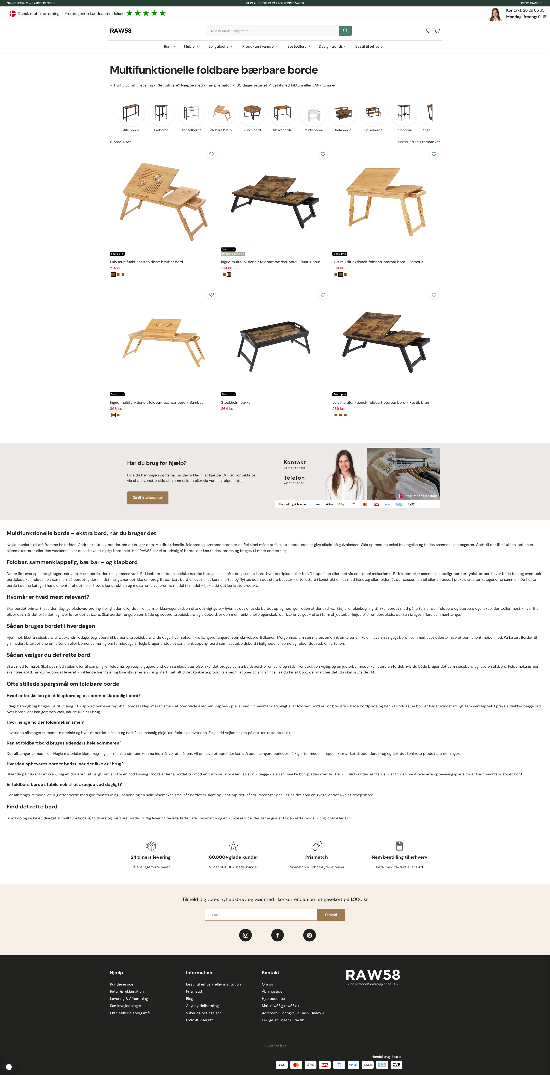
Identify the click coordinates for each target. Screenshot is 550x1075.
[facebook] (277, 935)
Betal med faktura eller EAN (399, 867)
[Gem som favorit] (211, 154)
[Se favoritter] (428, 31)
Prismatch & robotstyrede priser (316, 867)
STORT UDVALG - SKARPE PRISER (29, 3)
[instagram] (245, 935)
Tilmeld (331, 915)
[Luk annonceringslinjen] (545, 3)
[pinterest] (309, 935)
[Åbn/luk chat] (9, 1067)
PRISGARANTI (530, 3)
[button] (279, 31)
